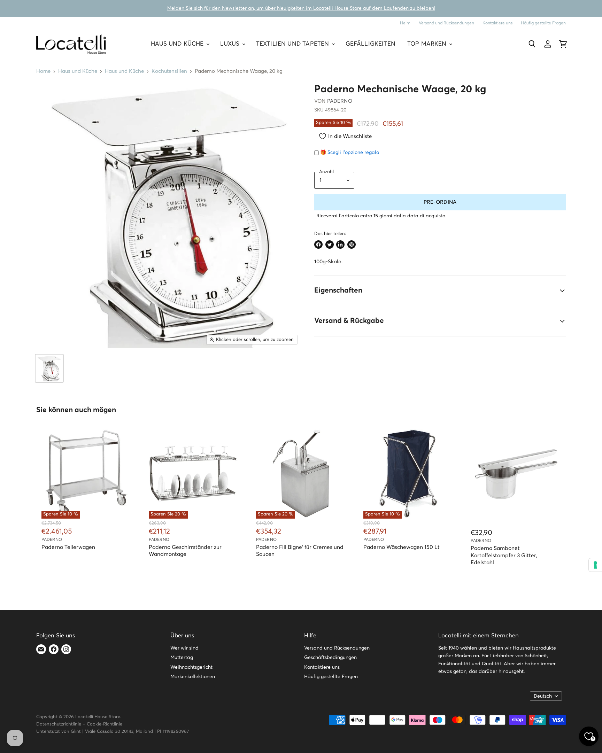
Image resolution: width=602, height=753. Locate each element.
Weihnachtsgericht (191, 667)
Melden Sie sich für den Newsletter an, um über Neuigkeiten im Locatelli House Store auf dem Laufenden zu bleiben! (301, 8)
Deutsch (543, 696)
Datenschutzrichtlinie (58, 724)
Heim (405, 23)
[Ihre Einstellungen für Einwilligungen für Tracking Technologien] (595, 565)
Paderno (339, 101)
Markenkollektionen (192, 676)
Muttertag (181, 657)
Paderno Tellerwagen (68, 547)
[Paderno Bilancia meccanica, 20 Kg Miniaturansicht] (49, 368)
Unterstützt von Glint (58, 731)
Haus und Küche (178, 44)
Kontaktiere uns (497, 23)
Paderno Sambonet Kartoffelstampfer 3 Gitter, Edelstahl (504, 555)
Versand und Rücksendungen (446, 23)
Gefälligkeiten (370, 44)
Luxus (230, 44)
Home (43, 71)
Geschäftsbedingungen (330, 657)
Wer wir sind (184, 648)
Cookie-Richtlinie (104, 724)
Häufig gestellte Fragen (543, 23)
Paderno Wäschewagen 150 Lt (401, 547)
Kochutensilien (169, 71)
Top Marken (427, 44)
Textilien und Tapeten (293, 44)
